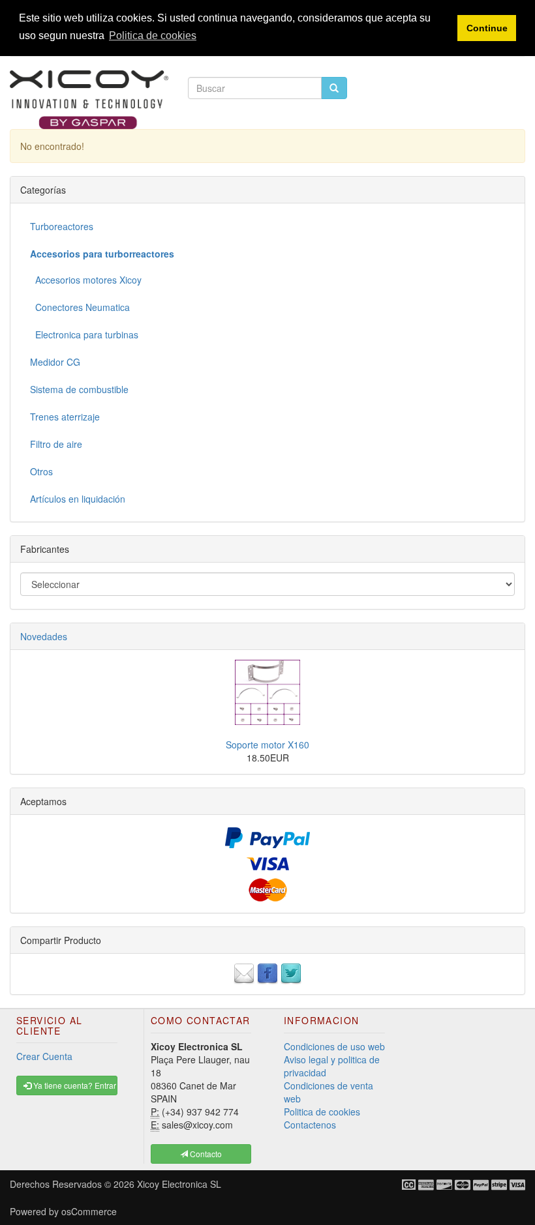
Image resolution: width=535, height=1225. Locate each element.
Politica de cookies (322, 1111)
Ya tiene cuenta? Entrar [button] (73, 1085)
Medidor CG (55, 361)
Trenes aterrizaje (65, 416)
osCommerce (89, 1211)
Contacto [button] (205, 1153)
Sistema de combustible (79, 389)
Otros (41, 471)
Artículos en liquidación (77, 498)
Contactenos (310, 1124)
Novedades (43, 636)
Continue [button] (487, 28)
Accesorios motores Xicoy (86, 279)
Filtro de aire (56, 443)
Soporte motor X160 (267, 744)
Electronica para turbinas (84, 334)
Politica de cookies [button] (152, 35)
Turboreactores (61, 226)
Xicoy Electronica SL (179, 1183)
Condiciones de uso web (334, 1046)
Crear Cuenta (44, 1056)
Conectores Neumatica (80, 307)
